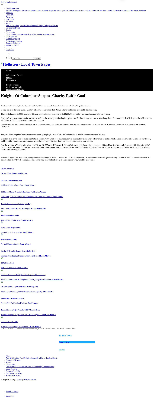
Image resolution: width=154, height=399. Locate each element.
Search (8, 58)
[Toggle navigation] (2, 4)
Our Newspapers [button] (12, 8)
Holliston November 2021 (66, 329)
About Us (9, 13)
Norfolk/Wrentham (87, 10)
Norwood (99, 10)
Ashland (9, 10)
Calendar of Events (13, 28)
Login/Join (10, 50)
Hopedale (52, 10)
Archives (9, 21)
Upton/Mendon (124, 10)
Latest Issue (10, 19)
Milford (71, 10)
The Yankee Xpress (110, 10)
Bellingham (17, 10)
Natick (77, 10)
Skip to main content (9, 2)
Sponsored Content (13, 43)
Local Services (11, 37)
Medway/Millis (62, 10)
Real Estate (53, 26)
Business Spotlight (13, 39)
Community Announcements (17, 34)
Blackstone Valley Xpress (31, 10)
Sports (8, 30)
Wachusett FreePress (138, 10)
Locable (19, 379)
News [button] (8, 23)
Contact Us (10, 15)
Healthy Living (43, 26)
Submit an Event (12, 45)
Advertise (9, 17)
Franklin (45, 10)
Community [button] (10, 32)
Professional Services (14, 41)
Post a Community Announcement (41, 34)
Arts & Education (12, 26)
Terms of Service (29, 379)
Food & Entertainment (28, 26)
